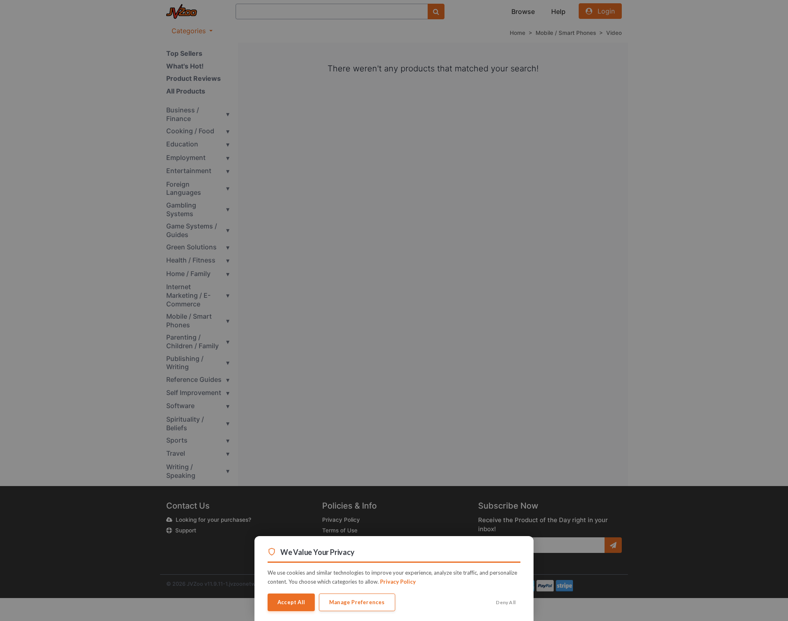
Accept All (291, 602)
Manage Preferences (357, 602)
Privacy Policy (398, 581)
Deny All (505, 602)
